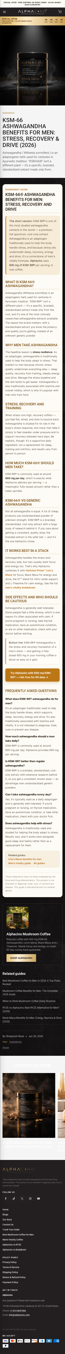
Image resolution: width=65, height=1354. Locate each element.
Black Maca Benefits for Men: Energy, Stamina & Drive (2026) (27, 1144)
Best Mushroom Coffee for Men (18, 1234)
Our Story (7, 1219)
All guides (39, 863)
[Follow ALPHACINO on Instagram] (30, 1198)
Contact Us (8, 1224)
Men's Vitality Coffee (13, 1239)
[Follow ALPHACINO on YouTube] (38, 1198)
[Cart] (59, 11)
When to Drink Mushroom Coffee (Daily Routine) (29, 1001)
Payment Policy (10, 1282)
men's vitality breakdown (20, 587)
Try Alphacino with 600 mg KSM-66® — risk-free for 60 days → (30, 675)
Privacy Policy (10, 1262)
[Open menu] (4, 12)
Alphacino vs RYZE (12, 1244)
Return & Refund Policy (14, 1277)
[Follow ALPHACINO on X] (22, 1198)
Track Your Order (11, 1229)
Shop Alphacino (21, 957)
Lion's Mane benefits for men (24, 859)
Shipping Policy (10, 1272)
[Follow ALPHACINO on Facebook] (6, 1198)
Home (6, 1209)
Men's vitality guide (19, 863)
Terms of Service (11, 1267)
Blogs (5, 1214)
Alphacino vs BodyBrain (14, 1249)
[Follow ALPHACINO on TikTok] (14, 1198)
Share (6, 1047)
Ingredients (9, 113)
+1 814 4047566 (18, 1310)
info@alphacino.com (19, 1315)
